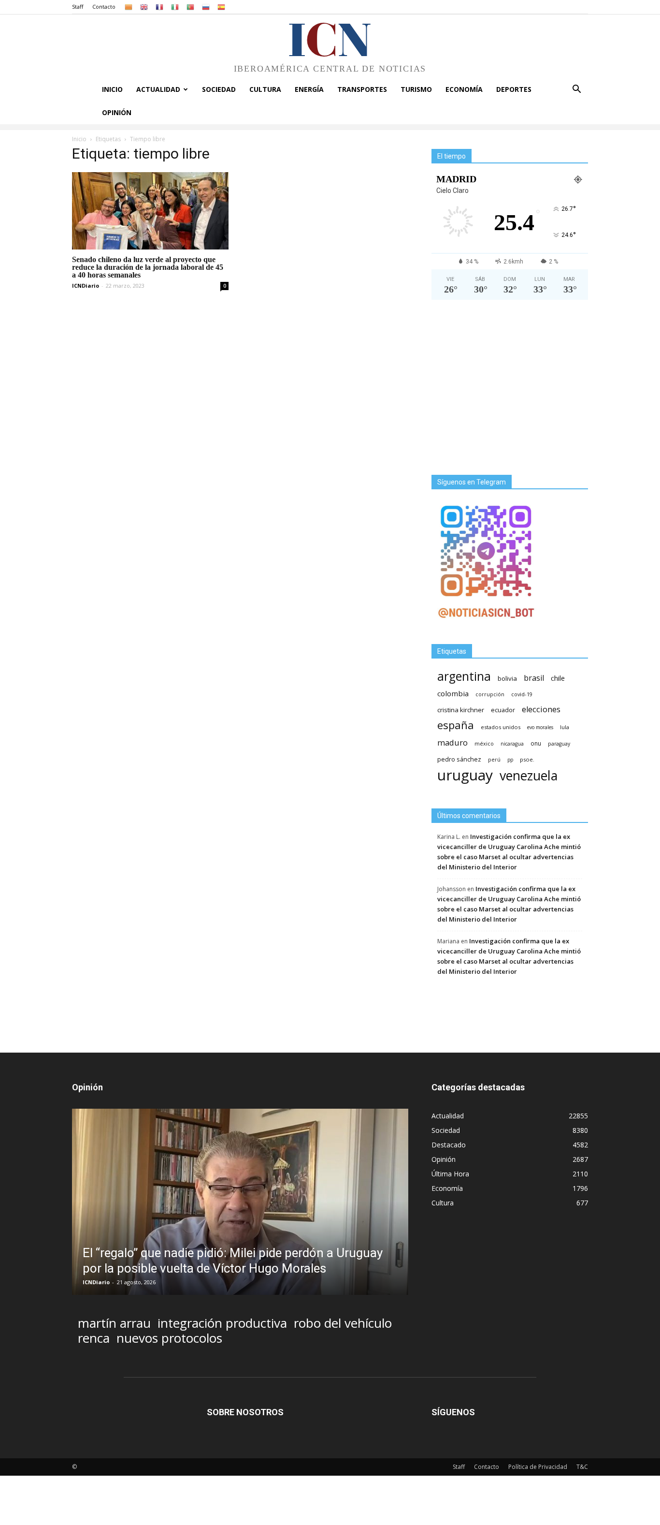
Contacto (103, 6)
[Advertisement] (509, 391)
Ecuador (503, 710)
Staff (77, 6)
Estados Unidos (500, 727)
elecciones (541, 709)
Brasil (534, 678)
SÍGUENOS (453, 1412)
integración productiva (222, 1323)
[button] (576, 90)
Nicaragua (512, 743)
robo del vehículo (343, 1323)
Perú (494, 759)
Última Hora (450, 1173)
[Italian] (175, 6)
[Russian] (206, 6)
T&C (582, 1467)
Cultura (265, 89)
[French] (159, 6)
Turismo (416, 89)
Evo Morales (540, 727)
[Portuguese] (190, 6)
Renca (94, 1338)
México (484, 743)
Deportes (513, 89)
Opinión (116, 112)
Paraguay (559, 743)
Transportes (362, 89)
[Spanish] (221, 6)
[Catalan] (128, 6)
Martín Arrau (114, 1323)
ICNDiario (85, 285)
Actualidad (158, 89)
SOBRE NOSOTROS (245, 1412)
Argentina (464, 676)
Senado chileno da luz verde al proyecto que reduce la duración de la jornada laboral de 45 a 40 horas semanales (147, 267)
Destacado (448, 1144)
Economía (464, 89)
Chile (558, 678)
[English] (144, 6)
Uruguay (465, 775)
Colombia (453, 693)
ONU (536, 743)
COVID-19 (521, 694)
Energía (309, 89)
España (455, 725)
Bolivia (507, 678)
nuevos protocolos (169, 1338)
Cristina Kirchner (460, 709)
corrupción (489, 694)
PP (510, 759)
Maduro (452, 742)
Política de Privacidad (537, 1467)
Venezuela (529, 775)
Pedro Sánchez (459, 759)
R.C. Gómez (122, 1282)
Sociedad (219, 89)
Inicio (112, 89)
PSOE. (527, 759)
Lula (564, 727)
